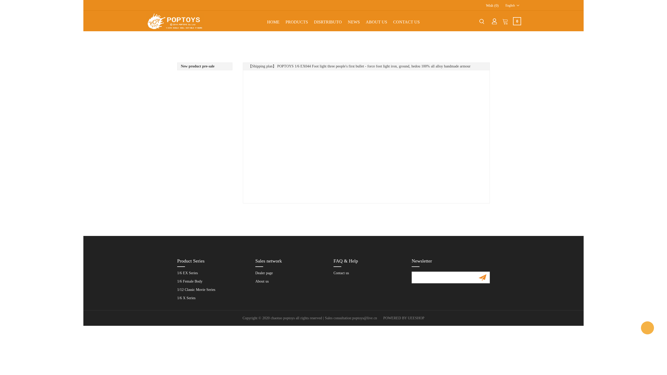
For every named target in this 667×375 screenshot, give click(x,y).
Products (297, 22)
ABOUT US (376, 22)
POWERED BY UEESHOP (403, 318)
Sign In (494, 21)
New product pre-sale (197, 66)
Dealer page (264, 273)
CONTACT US (406, 22)
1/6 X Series (186, 298)
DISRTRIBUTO (328, 22)
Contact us (341, 273)
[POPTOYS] (647, 327)
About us (262, 281)
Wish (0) (492, 6)
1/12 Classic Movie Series (196, 290)
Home (273, 22)
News (354, 22)
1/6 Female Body (189, 281)
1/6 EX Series (187, 273)
